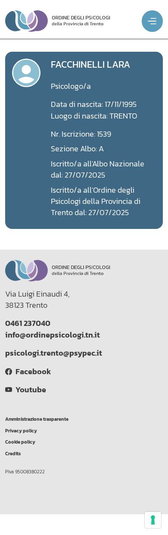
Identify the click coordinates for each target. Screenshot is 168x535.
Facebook (31, 371)
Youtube (29, 389)
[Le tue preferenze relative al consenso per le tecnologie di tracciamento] (153, 520)
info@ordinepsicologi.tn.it (52, 335)
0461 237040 (27, 323)
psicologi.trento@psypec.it (53, 353)
